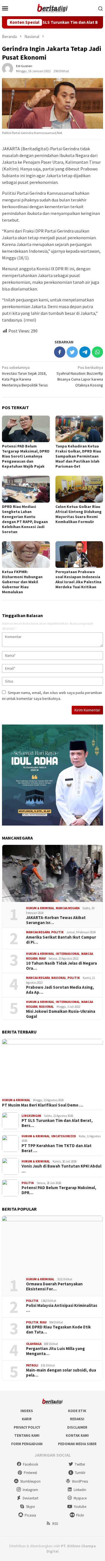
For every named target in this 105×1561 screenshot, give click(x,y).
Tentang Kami (26, 1435)
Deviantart (30, 1498)
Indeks (26, 1410)
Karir (27, 1419)
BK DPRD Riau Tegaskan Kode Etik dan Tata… (58, 1330)
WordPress (80, 1481)
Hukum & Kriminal (40, 908)
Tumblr (80, 1472)
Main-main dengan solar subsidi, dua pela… (61, 1373)
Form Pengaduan (27, 1444)
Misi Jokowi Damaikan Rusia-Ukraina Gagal (60, 1014)
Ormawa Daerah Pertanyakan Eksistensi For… (54, 1286)
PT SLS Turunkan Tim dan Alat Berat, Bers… (57, 1123)
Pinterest (30, 1472)
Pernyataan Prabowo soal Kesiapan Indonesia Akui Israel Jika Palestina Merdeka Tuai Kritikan (78, 579)
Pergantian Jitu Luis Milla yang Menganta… (55, 1351)
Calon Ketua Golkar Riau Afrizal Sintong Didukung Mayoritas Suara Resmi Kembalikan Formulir (78, 514)
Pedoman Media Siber (77, 1444)
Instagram (30, 1489)
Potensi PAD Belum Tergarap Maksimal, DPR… (59, 1190)
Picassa (30, 1515)
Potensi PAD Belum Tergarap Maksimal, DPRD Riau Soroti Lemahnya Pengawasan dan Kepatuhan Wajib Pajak (26, 456)
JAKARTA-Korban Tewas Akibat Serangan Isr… (56, 920)
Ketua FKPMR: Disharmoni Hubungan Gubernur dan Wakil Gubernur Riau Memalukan (22, 581)
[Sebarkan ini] (59, 352)
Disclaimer (77, 1427)
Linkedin (80, 1489)
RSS (55, 1523)
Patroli (32, 1365)
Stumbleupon (30, 1481)
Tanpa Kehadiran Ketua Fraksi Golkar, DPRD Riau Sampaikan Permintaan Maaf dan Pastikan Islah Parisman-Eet (78, 456)
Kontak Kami (77, 1435)
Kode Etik (77, 1410)
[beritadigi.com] (52, 7)
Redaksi (77, 1419)
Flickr (80, 1515)
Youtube (80, 1506)
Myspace (80, 1498)
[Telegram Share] (84, 352)
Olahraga (33, 1344)
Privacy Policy (27, 1427)
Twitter (80, 1464)
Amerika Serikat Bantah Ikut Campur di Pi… (61, 940)
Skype (30, 1506)
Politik (57, 932)
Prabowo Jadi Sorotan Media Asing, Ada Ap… (60, 990)
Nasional (58, 978)
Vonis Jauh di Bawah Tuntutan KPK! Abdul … (61, 1169)
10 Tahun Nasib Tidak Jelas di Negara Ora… (61, 966)
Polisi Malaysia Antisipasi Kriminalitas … (61, 1308)
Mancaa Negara (68, 908)
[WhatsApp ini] (97, 352)
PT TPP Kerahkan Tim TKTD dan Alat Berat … (57, 1148)
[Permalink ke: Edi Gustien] (7, 68)
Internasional (68, 954)
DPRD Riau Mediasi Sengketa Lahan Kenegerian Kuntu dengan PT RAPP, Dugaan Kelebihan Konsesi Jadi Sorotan (25, 519)
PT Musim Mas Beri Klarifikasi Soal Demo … (42, 1105)
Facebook (30, 1464)
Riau (42, 958)
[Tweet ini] (72, 352)
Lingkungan (31, 1116)
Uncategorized (63, 1136)
